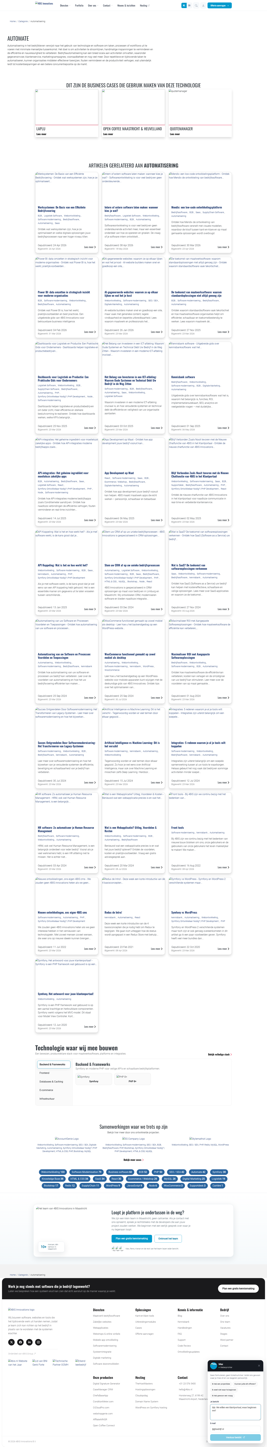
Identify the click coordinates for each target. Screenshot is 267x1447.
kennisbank (43, 574)
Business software (120, 1172)
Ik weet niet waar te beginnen (224, 1390)
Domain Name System (146, 1401)
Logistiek (218, 1178)
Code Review (184, 1345)
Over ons (92, 5)
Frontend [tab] (44, 1072)
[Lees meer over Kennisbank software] (200, 357)
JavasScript (134, 1185)
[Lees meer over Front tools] (200, 807)
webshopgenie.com (103, 1413)
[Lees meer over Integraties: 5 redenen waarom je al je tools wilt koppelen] (200, 723)
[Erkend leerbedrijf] (82, 1363)
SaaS (99, 1178)
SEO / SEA (153, 300)
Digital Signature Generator (106, 1383)
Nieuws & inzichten (126, 5)
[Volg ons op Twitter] (11, 1342)
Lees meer (41, 134)
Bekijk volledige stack (219, 1054)
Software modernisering (49, 219)
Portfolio (79, 5)
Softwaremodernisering (105, 1345)
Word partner (226, 1340)
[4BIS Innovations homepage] (21, 1310)
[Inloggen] (203, 5)
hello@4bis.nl (185, 1389)
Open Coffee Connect (104, 1425)
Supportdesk (177, 485)
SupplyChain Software (213, 212)
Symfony (219, 1172)
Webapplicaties (100, 1327)
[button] (196, 5)
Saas (57, 223)
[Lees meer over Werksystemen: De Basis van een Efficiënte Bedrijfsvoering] (66, 187)
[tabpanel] (152, 1073)
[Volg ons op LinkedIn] (29, 1342)
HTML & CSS (111, 581)
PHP (57, 393)
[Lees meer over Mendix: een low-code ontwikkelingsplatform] (200, 187)
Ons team (225, 1321)
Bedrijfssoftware (71, 219)
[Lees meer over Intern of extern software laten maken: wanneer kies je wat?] (133, 187)
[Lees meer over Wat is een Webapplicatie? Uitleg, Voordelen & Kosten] (133, 807)
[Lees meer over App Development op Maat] (133, 453)
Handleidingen (185, 1327)
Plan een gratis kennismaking (132, 1238)
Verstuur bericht (234, 1437)
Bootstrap (132, 581)
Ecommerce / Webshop (116, 482)
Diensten (64, 5)
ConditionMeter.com (103, 1401)
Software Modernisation (86, 1172)
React (61, 485)
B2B (40, 215)
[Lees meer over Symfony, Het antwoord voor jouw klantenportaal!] (66, 974)
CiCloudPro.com (101, 1407)
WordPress (148, 666)
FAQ (180, 1333)
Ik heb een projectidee (221, 1384)
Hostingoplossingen (145, 1389)
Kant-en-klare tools (144, 1315)
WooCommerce (112, 670)
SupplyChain (90, 1185)
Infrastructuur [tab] (47, 1098)
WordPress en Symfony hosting (151, 1407)
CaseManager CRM (103, 1389)
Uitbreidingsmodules (145, 1321)
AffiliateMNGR (100, 1419)
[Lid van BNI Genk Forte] (41, 1363)
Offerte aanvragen (218, 5)
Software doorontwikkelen (106, 1363)
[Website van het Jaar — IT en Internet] (19, 1363)
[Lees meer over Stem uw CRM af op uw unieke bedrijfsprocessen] (133, 545)
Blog (180, 1315)
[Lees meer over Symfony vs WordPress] (200, 892)
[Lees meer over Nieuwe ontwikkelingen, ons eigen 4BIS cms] (66, 892)
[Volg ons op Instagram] (38, 1342)
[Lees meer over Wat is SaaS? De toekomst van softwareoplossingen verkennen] (200, 545)
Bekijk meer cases (133, 1160)
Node (90, 396)
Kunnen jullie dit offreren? (245, 1384)
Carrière (218, 1185)
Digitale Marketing (113, 304)
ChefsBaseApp (100, 1395)
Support (182, 1340)
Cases (138, 1327)
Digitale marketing (102, 1357)
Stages (223, 1333)
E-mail (213, 1423)
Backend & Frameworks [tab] (52, 1064)
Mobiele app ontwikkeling (105, 1340)
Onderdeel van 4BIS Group (21, 1353)
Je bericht (214, 1401)
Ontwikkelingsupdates (189, 1351)
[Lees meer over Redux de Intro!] (133, 892)
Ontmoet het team (168, 1238)
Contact (106, 5)
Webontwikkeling (72, 215)
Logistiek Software (53, 215)
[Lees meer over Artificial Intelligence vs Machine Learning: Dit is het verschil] (133, 723)
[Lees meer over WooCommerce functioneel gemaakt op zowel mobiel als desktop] (133, 634)
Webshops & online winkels (106, 1333)
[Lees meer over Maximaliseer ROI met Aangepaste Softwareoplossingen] (200, 634)
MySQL (122, 581)
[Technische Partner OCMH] (63, 1363)
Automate (198, 1172)
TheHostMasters (144, 1383)
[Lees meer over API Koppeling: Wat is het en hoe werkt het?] (66, 545)
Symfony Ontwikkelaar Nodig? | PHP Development (62, 396)
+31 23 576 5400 (187, 1383)
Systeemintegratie (102, 1351)
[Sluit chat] (259, 1365)
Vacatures (225, 1327)
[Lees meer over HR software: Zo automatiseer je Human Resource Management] (66, 807)
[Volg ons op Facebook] (20, 1342)
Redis (207, 1145)
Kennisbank (183, 1321)
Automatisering (45, 223)
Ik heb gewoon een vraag (222, 1396)
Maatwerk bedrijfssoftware (106, 1315)
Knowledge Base (52, 1178)
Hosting (143, 5)
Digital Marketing (194, 1178)
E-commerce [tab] (46, 1090)
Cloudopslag (141, 1395)
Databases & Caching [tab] (51, 1081)
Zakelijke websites (102, 1321)
